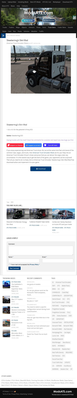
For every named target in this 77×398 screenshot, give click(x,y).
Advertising (23, 394)
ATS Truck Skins (13, 35)
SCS (12, 202)
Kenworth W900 (57, 329)
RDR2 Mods (14, 383)
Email (44, 257)
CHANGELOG (56, 292)
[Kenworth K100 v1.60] (6, 323)
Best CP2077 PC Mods (9, 385)
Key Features (68, 329)
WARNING (55, 369)
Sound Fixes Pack (57, 359)
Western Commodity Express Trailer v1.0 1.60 (18, 312)
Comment (11, 244)
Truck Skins (52, 27)
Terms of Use (7, 394)
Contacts (25, 6)
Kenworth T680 (56, 326)
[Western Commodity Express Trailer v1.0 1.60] (6, 310)
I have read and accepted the (25, 264)
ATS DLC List (47, 2)
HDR (70, 316)
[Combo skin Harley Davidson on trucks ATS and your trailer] (63, 213)
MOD (62, 336)
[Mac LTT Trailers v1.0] (6, 299)
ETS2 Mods (5, 383)
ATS (58, 286)
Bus (14, 31)
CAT (63, 289)
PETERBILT (61, 346)
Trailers (11, 27)
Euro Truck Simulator (58, 302)
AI (53, 282)
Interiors (31, 27)
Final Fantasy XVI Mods (46, 385)
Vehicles (26, 31)
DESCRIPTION (68, 296)
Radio (4, 31)
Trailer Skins (62, 27)
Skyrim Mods (33, 385)
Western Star (64, 369)
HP (53, 319)
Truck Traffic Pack (57, 362)
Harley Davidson (61, 316)
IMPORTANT (60, 319)
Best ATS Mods (35, 2)
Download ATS (67, 2)
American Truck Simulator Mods (43, 153)
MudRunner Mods (57, 380)
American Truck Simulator (63, 282)
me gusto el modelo (33, 284)
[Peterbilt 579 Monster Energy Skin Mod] (18, 213)
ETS (68, 299)
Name (10, 257)
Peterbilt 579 (56, 349)
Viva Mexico (67, 366)
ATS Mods (6, 391)
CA (58, 289)
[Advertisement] (41, 109)
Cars (9, 31)
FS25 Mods (15, 380)
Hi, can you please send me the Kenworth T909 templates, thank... (37, 292)
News (13, 6)
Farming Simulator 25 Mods (40, 380)
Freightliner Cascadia (58, 309)
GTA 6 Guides (5, 380)
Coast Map (65, 292)
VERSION (59, 366)
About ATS (5, 6)
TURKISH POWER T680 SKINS (39, 222)
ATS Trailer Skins (57, 228)
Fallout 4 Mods (23, 385)
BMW (54, 289)
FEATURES (55, 306)
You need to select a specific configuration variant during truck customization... (38, 309)
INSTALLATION (68, 322)
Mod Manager (56, 342)
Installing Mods (23, 2)
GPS (53, 316)
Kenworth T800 (68, 326)
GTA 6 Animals (45, 383)
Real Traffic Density (58, 352)
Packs (38, 27)
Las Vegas (67, 332)
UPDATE (67, 362)
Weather (34, 31)
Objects (24, 27)
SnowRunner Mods (57, 383)
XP (71, 369)
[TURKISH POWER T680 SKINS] (40, 213)
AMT (53, 286)
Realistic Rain (66, 349)
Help (18, 6)
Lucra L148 (55, 336)
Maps (18, 27)
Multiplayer (57, 2)
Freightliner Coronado (58, 312)
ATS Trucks (14, 320)
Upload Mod (12, 2)
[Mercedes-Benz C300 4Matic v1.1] (6, 333)
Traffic (41, 31)
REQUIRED (69, 352)
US (53, 366)
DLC (64, 299)
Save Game (68, 380)
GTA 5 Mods (69, 383)
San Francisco (56, 356)
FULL (68, 312)
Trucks (4, 27)
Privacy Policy (34, 264)
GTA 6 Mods (23, 383)
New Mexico (66, 342)
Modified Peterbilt (57, 339)
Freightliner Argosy (66, 306)
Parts (44, 27)
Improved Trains (57, 322)
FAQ (68, 302)
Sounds (70, 27)
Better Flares (66, 286)
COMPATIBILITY (57, 296)
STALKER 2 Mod (34, 383)
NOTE (54, 346)
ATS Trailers (15, 297)
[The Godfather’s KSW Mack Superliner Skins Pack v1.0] (6, 284)
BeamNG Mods (25, 380)
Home (4, 2)
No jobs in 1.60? (32, 301)
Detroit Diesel (56, 299)
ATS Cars (14, 331)
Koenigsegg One (57, 332)
